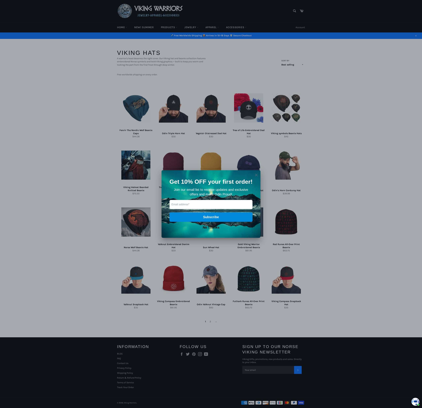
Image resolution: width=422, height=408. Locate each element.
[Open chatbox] (415, 402)
